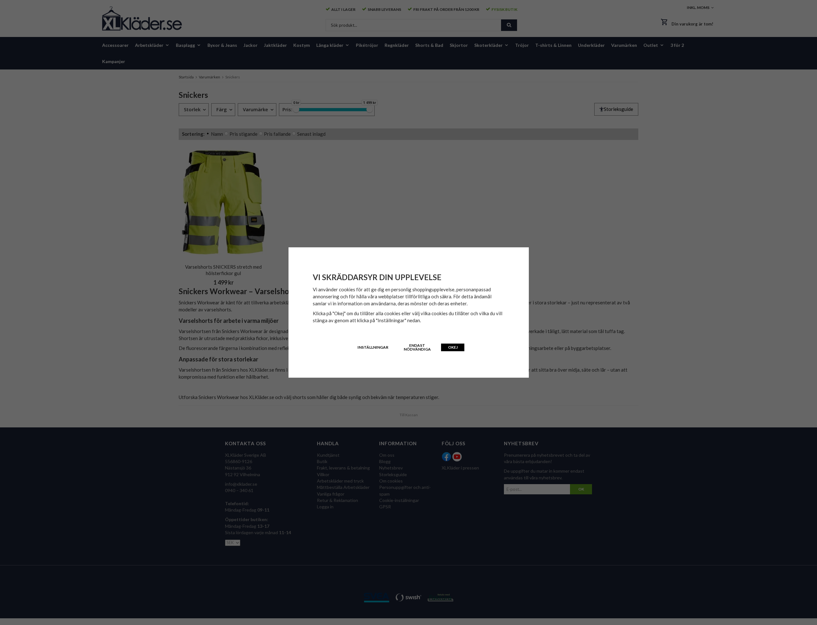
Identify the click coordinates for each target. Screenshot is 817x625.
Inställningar (372, 347)
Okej (453, 347)
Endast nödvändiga (417, 347)
